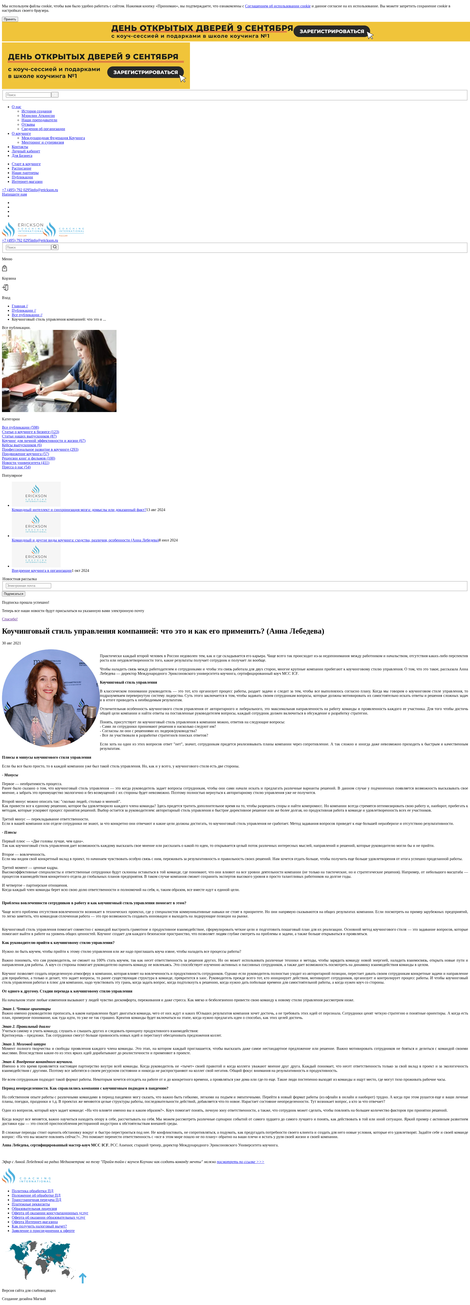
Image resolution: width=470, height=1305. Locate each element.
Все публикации (20, 427)
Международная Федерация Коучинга (53, 138)
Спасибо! (10, 619)
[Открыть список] (24, 107)
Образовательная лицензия (34, 1208)
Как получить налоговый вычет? (39, 1226)
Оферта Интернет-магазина (35, 1222)
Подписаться (13, 594)
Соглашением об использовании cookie (278, 6)
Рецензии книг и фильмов (28, 458)
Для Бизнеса (22, 155)
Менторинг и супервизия (43, 142)
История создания (37, 111)
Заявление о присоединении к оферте (43, 1231)
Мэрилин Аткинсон (38, 115)
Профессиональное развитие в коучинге (40, 449)
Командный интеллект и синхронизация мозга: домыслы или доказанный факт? (79, 510)
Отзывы (28, 124)
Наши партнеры (25, 173)
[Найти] (55, 95)
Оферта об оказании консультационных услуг (50, 1213)
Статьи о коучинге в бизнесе (30, 432)
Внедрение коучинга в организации (42, 570)
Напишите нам (14, 194)
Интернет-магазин (27, 181)
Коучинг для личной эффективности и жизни (43, 441)
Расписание (21, 168)
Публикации (22, 177)
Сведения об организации (43, 129)
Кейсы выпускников (22, 445)
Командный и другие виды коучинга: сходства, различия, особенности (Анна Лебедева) (85, 540)
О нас (16, 107)
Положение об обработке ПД (36, 1195)
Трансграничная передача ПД (36, 1200)
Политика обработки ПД (32, 1191)
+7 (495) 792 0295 (16, 190)
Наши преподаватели (39, 120)
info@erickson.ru (44, 190)
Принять (10, 19)
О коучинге (21, 133)
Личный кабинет (26, 151)
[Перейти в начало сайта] (83, 1282)
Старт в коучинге (26, 164)
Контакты (20, 147)
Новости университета (25, 463)
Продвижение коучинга (25, 454)
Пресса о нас (16, 467)
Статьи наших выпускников (29, 436)
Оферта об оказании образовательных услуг (48, 1217)
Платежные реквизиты (31, 1204)
